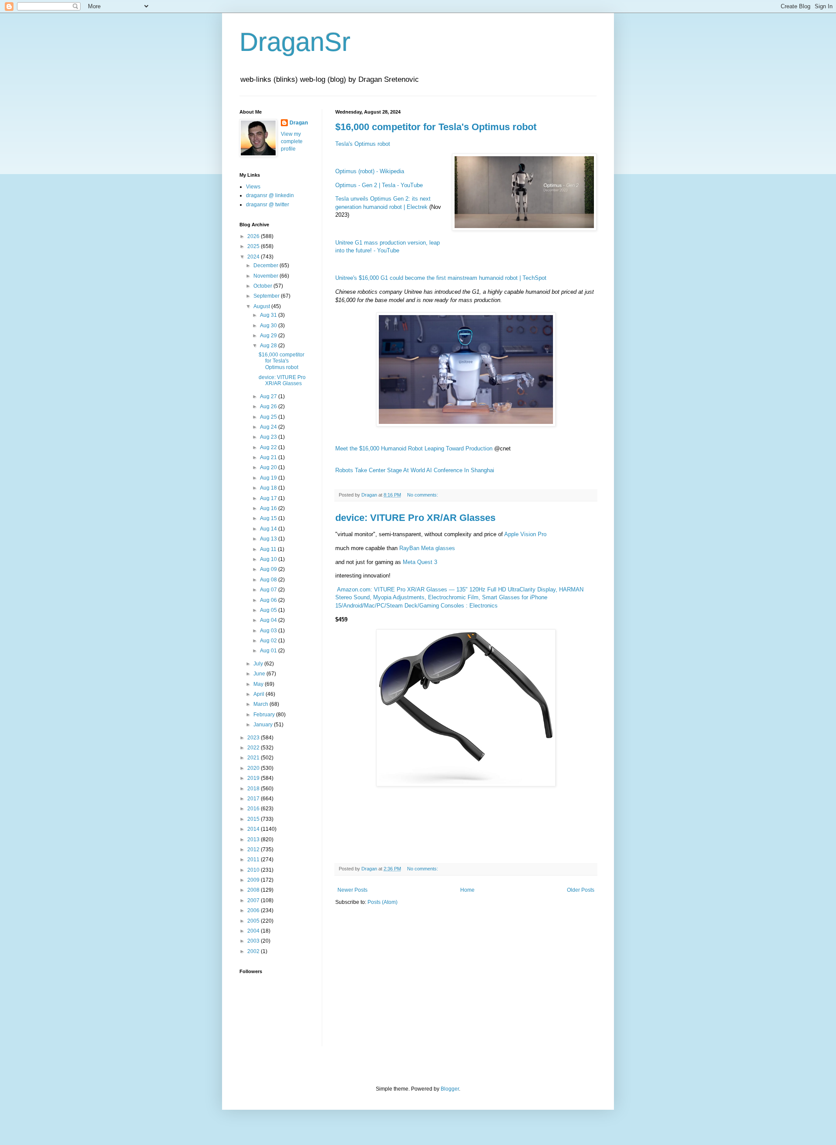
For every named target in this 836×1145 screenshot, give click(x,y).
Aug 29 (269, 335)
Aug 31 (269, 315)
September (267, 296)
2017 (254, 799)
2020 (254, 768)
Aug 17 (269, 498)
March (261, 704)
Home (467, 890)
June (259, 674)
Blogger (450, 1089)
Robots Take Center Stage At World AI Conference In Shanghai (414, 470)
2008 (254, 890)
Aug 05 (269, 610)
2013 (254, 839)
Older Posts (580, 890)
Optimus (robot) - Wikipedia (369, 171)
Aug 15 (269, 518)
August (262, 306)
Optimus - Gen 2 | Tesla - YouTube (379, 185)
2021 (254, 758)
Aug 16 (269, 508)
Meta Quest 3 (420, 562)
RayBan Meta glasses (427, 548)
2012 (254, 849)
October (263, 286)
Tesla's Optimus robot (362, 144)
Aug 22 (269, 447)
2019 (254, 778)
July (258, 664)
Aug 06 (269, 600)
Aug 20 (269, 467)
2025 (254, 246)
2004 (254, 931)
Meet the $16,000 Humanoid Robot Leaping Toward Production (413, 448)
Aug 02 (269, 641)
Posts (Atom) (382, 902)
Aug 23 (269, 437)
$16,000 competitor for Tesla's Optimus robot (435, 126)
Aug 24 (269, 427)
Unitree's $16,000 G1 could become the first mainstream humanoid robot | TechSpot (440, 278)
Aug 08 (269, 580)
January (263, 725)
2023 (254, 738)
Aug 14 (269, 529)
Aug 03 (269, 631)
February (264, 715)
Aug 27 (269, 396)
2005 (254, 921)
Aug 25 (269, 417)
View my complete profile (292, 141)
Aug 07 (269, 590)
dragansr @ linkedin (270, 195)
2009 (254, 880)
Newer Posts (352, 890)
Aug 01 (269, 651)
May (259, 684)
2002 (254, 951)
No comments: (423, 494)
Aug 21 (269, 457)
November (266, 276)
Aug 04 (269, 620)
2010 (254, 870)
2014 (254, 829)
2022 (254, 748)
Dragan (299, 123)
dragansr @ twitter (267, 204)
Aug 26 (269, 406)
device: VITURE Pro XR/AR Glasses (415, 517)
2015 (254, 819)
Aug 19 (269, 478)
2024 (254, 257)
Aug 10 (269, 559)
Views (253, 187)
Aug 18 (269, 488)
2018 (254, 789)
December (266, 265)
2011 (254, 859)
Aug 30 (269, 325)
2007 (254, 900)
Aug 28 (269, 345)
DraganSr (295, 42)
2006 (254, 910)
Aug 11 (269, 549)
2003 (254, 941)
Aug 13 (269, 539)
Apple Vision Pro (525, 534)
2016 (254, 809)
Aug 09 (269, 569)
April (259, 694)
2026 (254, 236)
